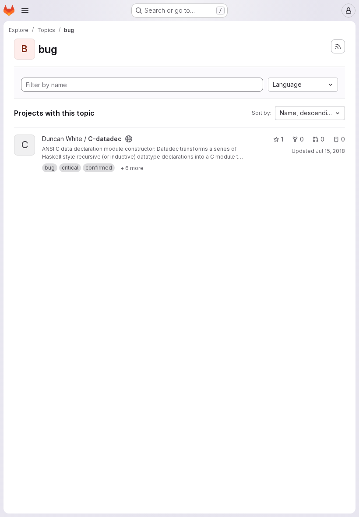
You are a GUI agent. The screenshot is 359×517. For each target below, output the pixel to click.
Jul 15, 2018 (330, 151)
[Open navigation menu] (25, 11)
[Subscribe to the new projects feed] (338, 46)
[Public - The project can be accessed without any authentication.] (128, 138)
